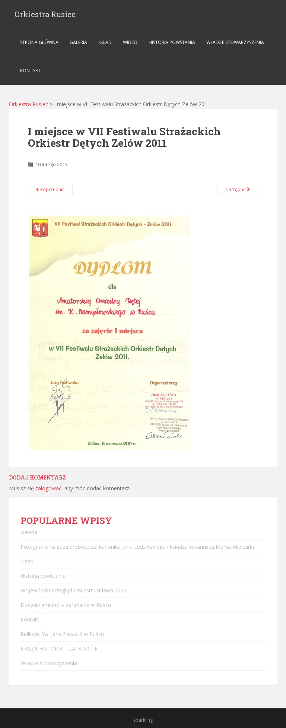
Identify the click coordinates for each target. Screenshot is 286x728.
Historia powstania (172, 42)
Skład (105, 42)
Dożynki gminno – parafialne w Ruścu (65, 604)
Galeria (78, 42)
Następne (236, 189)
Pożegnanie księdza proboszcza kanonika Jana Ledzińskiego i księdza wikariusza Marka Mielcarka (137, 546)
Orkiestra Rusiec (45, 14)
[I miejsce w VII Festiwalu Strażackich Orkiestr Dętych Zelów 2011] (109, 331)
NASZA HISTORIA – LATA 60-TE (59, 648)
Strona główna (39, 42)
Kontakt (30, 70)
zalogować (48, 488)
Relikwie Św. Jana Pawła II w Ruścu (62, 633)
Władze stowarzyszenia (235, 42)
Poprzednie (52, 189)
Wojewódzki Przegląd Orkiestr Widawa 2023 (73, 590)
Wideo (130, 42)
